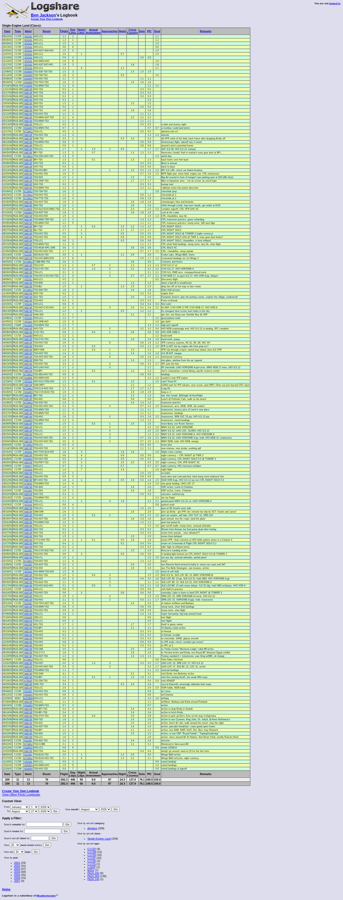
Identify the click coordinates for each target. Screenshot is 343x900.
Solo (142, 31)
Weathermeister (46, 895)
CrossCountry (132, 31)
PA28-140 (93, 879)
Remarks (205, 31)
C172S (91, 864)
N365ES (28, 747)
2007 (17, 880)
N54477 (28, 466)
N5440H (28, 71)
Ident (28, 31)
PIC (149, 31)
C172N (91, 854)
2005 (17, 874)
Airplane (92, 828)
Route (47, 31)
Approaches (110, 31)
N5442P (28, 617)
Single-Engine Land (99, 838)
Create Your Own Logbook (47, 19)
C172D (91, 848)
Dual (157, 31)
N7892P (28, 85)
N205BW (28, 698)
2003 (17, 868)
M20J (90, 870)
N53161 (28, 36)
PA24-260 (93, 876)
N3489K (28, 378)
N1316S (28, 325)
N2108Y (28, 254)
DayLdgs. (73, 31)
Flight (64, 31)
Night (122, 31)
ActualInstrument (93, 31)
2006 (17, 877)
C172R (91, 861)
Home (6, 889)
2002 (17, 865)
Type (18, 31)
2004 (17, 871)
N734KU (28, 131)
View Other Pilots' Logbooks (21, 794)
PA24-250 (93, 873)
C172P (91, 858)
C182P (91, 867)
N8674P (28, 89)
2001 (17, 862)
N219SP (28, 335)
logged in (334, 3)
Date (7, 31)
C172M (91, 851)
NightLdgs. (81, 31)
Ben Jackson (43, 15)
